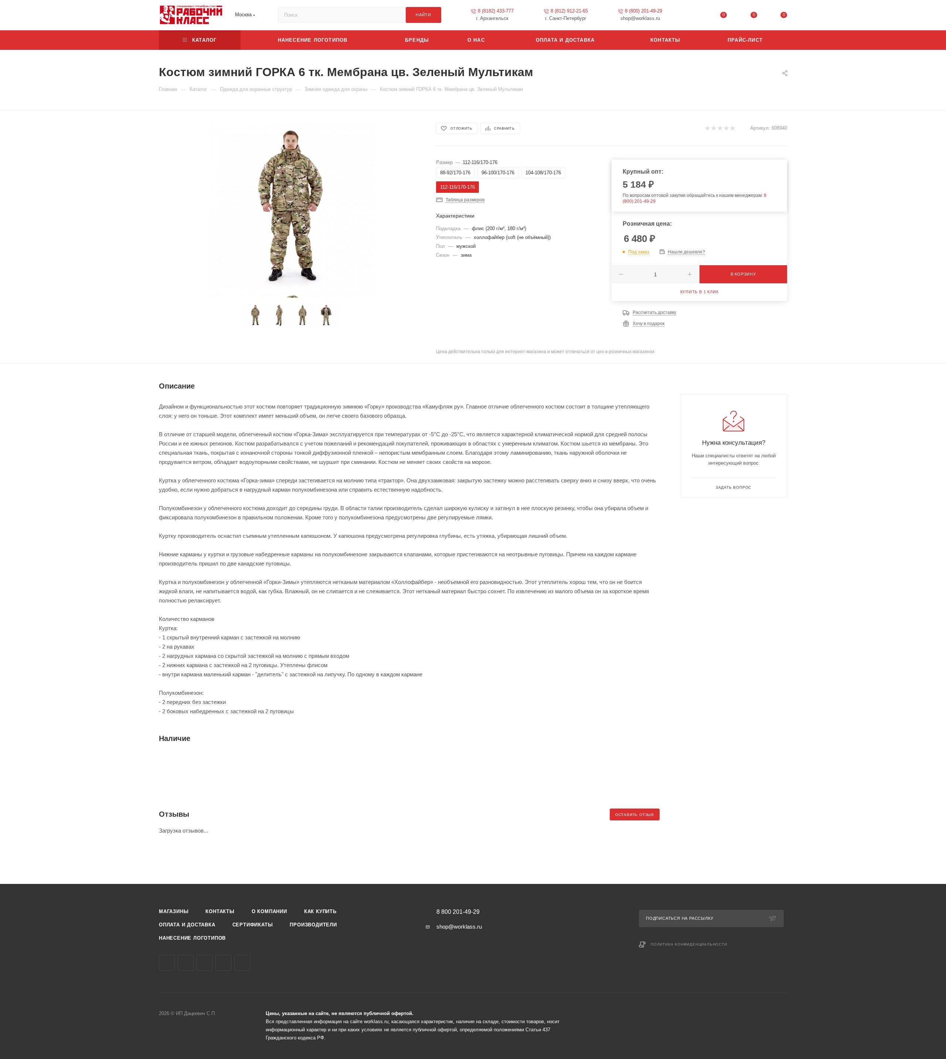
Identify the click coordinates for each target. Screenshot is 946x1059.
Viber (204, 963)
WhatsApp (223, 963)
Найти (423, 15)
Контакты (219, 911)
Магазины (173, 911)
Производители (313, 925)
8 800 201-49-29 (458, 912)
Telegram (186, 963)
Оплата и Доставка (187, 925)
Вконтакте (167, 963)
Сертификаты (252, 925)
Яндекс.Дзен (242, 963)
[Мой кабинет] (693, 16)
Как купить (320, 911)
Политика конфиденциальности (689, 944)
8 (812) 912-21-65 (569, 11)
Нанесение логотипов (192, 938)
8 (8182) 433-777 (496, 11)
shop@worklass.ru (459, 926)
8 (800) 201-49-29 (643, 11)
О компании (269, 911)
